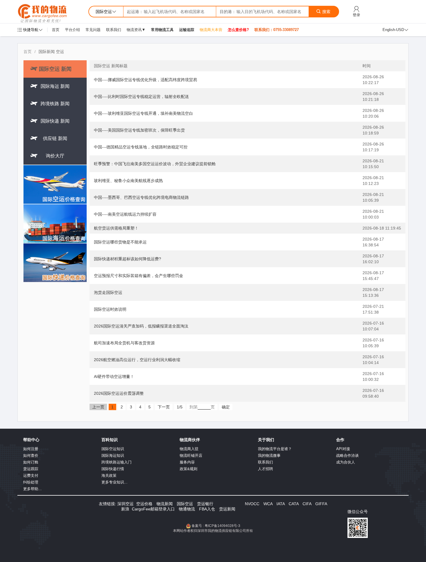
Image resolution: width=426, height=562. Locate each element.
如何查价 (30, 455)
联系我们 (113, 30)
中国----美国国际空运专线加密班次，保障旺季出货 (139, 130)
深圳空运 (125, 503)
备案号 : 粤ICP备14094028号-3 (216, 526)
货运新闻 (227, 509)
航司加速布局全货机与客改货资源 (124, 343)
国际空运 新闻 (55, 69)
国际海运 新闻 (55, 86)
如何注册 (30, 449)
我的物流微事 (269, 455)
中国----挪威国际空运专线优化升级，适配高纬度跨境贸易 (145, 79)
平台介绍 (72, 30)
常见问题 (93, 30)
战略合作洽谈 (347, 455)
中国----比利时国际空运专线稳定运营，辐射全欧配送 (141, 96)
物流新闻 (164, 503)
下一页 (164, 407)
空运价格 (144, 503)
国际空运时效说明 (110, 309)
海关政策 (108, 475)
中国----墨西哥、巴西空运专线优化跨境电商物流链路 (141, 197)
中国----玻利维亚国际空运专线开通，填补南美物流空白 (143, 113)
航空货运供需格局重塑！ (116, 228)
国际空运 (185, 503)
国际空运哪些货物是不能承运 (120, 242)
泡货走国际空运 (108, 292)
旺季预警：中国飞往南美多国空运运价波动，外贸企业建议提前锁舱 (155, 163)
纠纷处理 (30, 482)
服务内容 (187, 462)
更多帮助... (32, 489)
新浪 (125, 509)
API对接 (343, 449)
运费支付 (30, 475)
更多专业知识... (114, 482)
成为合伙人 (345, 462)
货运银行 (205, 503)
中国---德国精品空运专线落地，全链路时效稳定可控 (140, 147)
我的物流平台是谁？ (275, 449)
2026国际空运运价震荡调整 (119, 393)
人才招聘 (265, 469)
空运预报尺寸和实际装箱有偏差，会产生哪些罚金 (138, 275)
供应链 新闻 (55, 138)
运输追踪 (186, 30)
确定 (226, 407)
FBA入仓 (207, 509)
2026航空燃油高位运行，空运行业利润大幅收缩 (137, 359)
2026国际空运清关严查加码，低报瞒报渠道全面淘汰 (141, 326)
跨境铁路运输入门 (116, 462)
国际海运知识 (112, 455)
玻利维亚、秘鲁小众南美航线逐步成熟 (128, 180)
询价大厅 (55, 155)
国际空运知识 (112, 449)
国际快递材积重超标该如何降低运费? (127, 259)
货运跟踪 (30, 469)
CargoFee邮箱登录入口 (153, 509)
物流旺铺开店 (191, 455)
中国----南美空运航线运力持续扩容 (125, 214)
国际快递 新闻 (55, 121)
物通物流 (187, 509)
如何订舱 (30, 462)
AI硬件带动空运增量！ (114, 376)
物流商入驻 (189, 449)
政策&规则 (188, 469)
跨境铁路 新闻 (55, 103)
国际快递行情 (112, 469)
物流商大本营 (211, 30)
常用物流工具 (162, 30)
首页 (55, 30)
